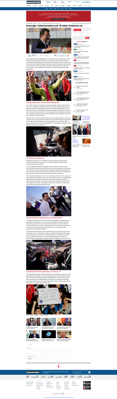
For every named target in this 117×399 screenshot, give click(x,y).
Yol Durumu (79, 377)
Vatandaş (46, 315)
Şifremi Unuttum (75, 385)
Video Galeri (67, 383)
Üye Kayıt (74, 383)
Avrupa (51, 8)
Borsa (27, 377)
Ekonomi (47, 5)
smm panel (38, 388)
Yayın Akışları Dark (39, 383)
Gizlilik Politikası (54, 397)
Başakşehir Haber (29, 23)
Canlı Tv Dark (38, 382)
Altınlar (57, 382)
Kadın (56, 5)
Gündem (41, 5)
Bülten (55, 8)
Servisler (35, 5)
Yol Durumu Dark (29, 383)
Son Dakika (28, 5)
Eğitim (62, 8)
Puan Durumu (58, 377)
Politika (70, 8)
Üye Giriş (73, 382)
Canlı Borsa (48, 382)
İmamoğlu (36, 315)
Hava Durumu (50, 377)
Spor (52, 5)
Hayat (66, 8)
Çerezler (58, 397)
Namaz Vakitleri (34, 377)
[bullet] (43, 358)
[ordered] (41, 358)
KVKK (62, 397)
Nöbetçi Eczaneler (40, 385)
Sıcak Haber (67, 388)
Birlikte (32, 315)
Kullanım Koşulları (66, 397)
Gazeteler (80, 5)
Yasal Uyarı (71, 397)
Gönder (29, 358)
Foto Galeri (62, 5)
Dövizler (58, 383)
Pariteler (72, 377)
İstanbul (41, 315)
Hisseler (66, 377)
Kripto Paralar (87, 377)
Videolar (69, 5)
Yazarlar (74, 5)
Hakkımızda (46, 397)
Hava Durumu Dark (30, 382)
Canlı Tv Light (29, 385)
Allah (28, 315)
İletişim (49, 397)
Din (58, 8)
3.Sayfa (46, 8)
